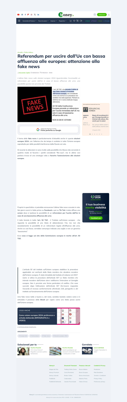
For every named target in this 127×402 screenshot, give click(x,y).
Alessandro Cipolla (24, 73)
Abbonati (102, 15)
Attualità (20, 52)
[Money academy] (74, 21)
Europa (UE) (23, 336)
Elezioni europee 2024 (60, 336)
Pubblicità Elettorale (55, 381)
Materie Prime (83, 378)
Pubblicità (52, 378)
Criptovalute (67, 378)
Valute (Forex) (83, 381)
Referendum (35, 336)
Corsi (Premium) (69, 372)
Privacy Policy (98, 378)
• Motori (87, 21)
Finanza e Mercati (84, 365)
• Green (100, 21)
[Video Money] (81, 21)
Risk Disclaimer (98, 372)
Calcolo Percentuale (70, 381)
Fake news (46, 336)
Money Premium (54, 372)
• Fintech (94, 21)
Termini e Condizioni (100, 375)
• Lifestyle (106, 21)
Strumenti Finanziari (70, 365)
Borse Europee (83, 372)
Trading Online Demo (70, 369)
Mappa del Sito (53, 369)
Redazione (97, 369)
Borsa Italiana (83, 369)
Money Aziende (53, 375)
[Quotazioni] (71, 21)
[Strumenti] (77, 21)
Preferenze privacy (99, 381)
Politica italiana (28, 52)
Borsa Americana (84, 375)
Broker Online (68, 375)
